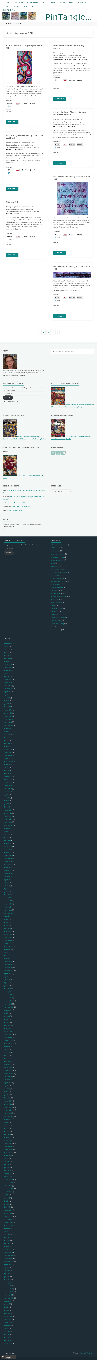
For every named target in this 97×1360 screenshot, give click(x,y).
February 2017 (8, 898)
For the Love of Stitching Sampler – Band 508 (71, 267)
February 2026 (8, 661)
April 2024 (6, 704)
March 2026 (7, 658)
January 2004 (8, 1343)
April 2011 (6, 1095)
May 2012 (6, 1055)
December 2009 (8, 1143)
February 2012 (8, 1065)
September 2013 (9, 1007)
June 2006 (7, 1271)
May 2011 (6, 1092)
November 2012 (8, 1037)
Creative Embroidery (57, 578)
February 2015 (8, 958)
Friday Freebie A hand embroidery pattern (68, 46)
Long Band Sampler (57, 608)
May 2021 (6, 801)
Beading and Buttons (57, 557)
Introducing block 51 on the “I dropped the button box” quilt (70, 113)
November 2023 (8, 719)
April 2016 (6, 925)
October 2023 (8, 722)
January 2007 (8, 1249)
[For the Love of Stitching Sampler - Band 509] (81, 198)
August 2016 (7, 916)
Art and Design (55, 551)
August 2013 (7, 1010)
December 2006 (8, 1252)
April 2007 (6, 1240)
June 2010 (7, 1125)
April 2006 (6, 1277)
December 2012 (8, 1034)
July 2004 (6, 1328)
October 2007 (8, 1222)
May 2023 (6, 737)
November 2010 (8, 1110)
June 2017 (7, 886)
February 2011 (8, 1101)
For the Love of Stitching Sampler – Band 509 (71, 177)
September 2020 (9, 825)
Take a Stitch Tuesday (57, 624)
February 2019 (8, 852)
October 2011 (8, 1077)
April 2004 (6, 1337)
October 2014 (8, 968)
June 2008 (7, 1198)
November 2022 (8, 755)
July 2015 (6, 952)
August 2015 (7, 949)
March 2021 (7, 807)
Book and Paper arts (57, 560)
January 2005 (8, 1316)
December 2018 (8, 855)
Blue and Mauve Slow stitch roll (18, 503)
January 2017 (8, 901)
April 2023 (6, 740)
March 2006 (7, 1280)
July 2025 (6, 673)
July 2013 (6, 1013)
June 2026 (7, 649)
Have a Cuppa (55, 599)
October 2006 (8, 1258)
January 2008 (8, 1213)
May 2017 (6, 889)
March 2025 (7, 677)
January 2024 (8, 713)
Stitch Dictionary (56, 621)
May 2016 (6, 922)
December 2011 (8, 1071)
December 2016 (8, 904)
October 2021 (8, 789)
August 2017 (7, 880)
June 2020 (7, 834)
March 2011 (7, 1098)
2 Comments (84, 60)
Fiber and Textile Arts (57, 587)
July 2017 (6, 883)
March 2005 (7, 1313)
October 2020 (8, 822)
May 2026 (6, 652)
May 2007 (6, 1237)
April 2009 (6, 1168)
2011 (10, 24)
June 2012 (7, 1052)
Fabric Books (55, 584)
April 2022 (6, 770)
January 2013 (8, 1031)
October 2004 (8, 1322)
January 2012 (8, 1068)
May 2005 (6, 1307)
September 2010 (9, 1116)
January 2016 (8, 934)
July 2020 (6, 831)
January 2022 (8, 780)
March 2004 (7, 1340)
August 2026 (7, 643)
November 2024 (8, 683)
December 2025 (8, 667)
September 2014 (9, 971)
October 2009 (8, 1149)
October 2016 (8, 910)
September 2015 (9, 946)
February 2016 (8, 931)
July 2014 (6, 977)
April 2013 (6, 1022)
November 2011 (8, 1074)
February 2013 (8, 1028)
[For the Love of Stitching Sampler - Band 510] (34, 67)
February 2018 (8, 871)
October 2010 (8, 1113)
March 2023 (7, 743)
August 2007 (7, 1228)
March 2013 (7, 1025)
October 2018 (8, 861)
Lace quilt (10, 149)
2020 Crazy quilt (55, 548)
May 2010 (6, 1128)
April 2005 (6, 1310)
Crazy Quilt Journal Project (59, 572)
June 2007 (7, 1234)
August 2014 (7, 974)
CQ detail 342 (12, 202)
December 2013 (8, 998)
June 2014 (7, 980)
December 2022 (8, 752)
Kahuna (82, 1353)
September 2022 (9, 761)
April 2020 (6, 837)
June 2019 (7, 849)
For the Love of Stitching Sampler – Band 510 (24, 46)
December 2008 (8, 1180)
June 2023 (7, 734)
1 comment (72, 126)
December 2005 (8, 1289)
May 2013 (6, 1019)
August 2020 (7, 828)
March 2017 (7, 895)
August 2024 (7, 692)
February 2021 (8, 810)
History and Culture (57, 602)
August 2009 (7, 1155)
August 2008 (7, 1192)
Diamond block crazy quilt (58, 581)
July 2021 (6, 795)
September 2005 (9, 1298)
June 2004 (7, 1331)
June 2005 (7, 1304)
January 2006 (8, 1286)
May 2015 (6, 955)
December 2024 (8, 680)
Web (52, 627)
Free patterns (59, 60)
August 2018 (7, 867)
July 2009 (6, 1158)
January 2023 (8, 749)
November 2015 (8, 940)
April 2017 (6, 892)
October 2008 (8, 1186)
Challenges (54, 566)
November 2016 (8, 907)
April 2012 (6, 1058)
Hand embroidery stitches (58, 596)
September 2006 (9, 1262)
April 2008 (6, 1204)
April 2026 (6, 655)
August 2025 (7, 670)
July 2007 (6, 1231)
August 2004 (7, 1325)
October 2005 (8, 1295)
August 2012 (7, 1046)
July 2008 (6, 1195)
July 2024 (6, 695)
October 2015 (8, 943)
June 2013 (7, 1016)
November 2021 (8, 786)
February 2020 (8, 843)
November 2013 (8, 1001)
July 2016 (6, 919)
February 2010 (8, 1137)
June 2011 (7, 1089)
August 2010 (7, 1119)
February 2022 (8, 777)
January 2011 (8, 1104)
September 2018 (9, 864)
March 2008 (7, 1207)
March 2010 (7, 1134)
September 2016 (9, 913)
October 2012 (8, 1040)
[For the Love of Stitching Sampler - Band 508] (81, 275)
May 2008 (6, 1201)
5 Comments (19, 149)
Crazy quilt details (60, 126)
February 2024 (8, 710)
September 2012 (9, 1043)
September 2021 (9, 792)
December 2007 (8, 1216)
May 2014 (6, 983)
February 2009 (8, 1174)
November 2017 (8, 874)
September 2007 (9, 1225)
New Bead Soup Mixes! (15, 510)
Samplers (53, 614)
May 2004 (6, 1334)
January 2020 (8, 846)
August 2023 (7, 728)
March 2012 (7, 1061)
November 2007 (8, 1219)
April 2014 (6, 986)
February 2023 (8, 746)
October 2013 (8, 1004)
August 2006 (7, 1265)
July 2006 (6, 1268)
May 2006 (6, 1274)
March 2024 (7, 707)
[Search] (32, 6)
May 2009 (6, 1165)
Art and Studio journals (58, 554)
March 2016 (7, 928)
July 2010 (6, 1122)
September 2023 (9, 725)
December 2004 (8, 1319)
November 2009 (8, 1146)
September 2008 (9, 1189)
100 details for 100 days (58, 545)
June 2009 (7, 1161)
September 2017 (9, 877)
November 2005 (8, 1292)
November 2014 (8, 964)
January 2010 (8, 1140)
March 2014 (7, 989)
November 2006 (8, 1255)
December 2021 (8, 783)
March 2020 (7, 840)
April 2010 (6, 1131)
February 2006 (8, 1283)
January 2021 (8, 813)
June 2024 (7, 698)
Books (53, 563)
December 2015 (8, 937)
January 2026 (8, 664)
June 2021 (7, 798)
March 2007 (7, 1243)
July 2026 (6, 646)
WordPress (89, 1353)
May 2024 (6, 701)
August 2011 (7, 1083)
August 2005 (7, 1301)
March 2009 (7, 1171)
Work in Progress (56, 630)
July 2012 (6, 1049)
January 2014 (8, 995)
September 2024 (9, 689)
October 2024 (8, 686)
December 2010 (8, 1107)
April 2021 (6, 804)
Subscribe (8, 398)
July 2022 (6, 767)
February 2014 (8, 992)
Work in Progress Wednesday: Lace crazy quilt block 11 (24, 136)
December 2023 (8, 716)
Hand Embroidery (56, 593)
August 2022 (7, 764)
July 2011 (6, 1086)
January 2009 (8, 1177)
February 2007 (8, 1246)
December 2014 (8, 961)
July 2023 (6, 731)
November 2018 (8, 858)
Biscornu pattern (72, 60)
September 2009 (9, 1152)
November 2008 (8, 1183)
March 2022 (7, 774)
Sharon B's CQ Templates (58, 618)
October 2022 (8, 758)
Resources (54, 611)
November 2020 (8, 819)
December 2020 (8, 816)
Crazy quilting (55, 575)
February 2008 (8, 1210)
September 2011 (9, 1080)
